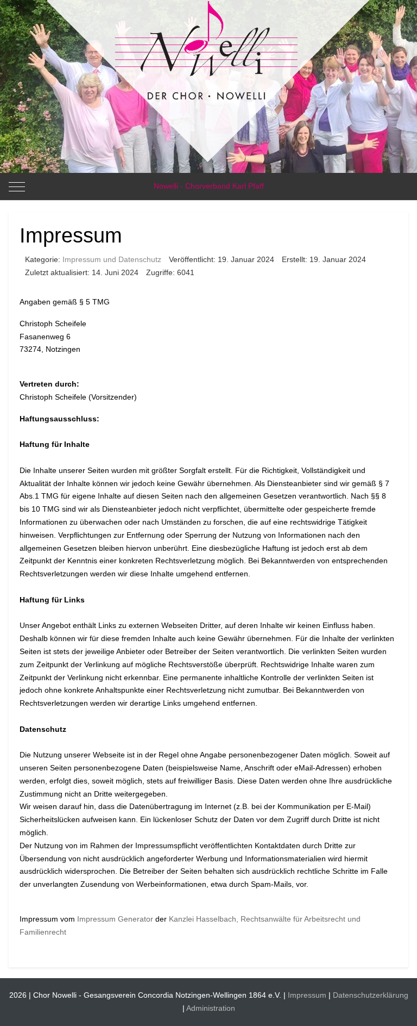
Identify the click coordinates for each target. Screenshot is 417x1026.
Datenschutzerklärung (370, 995)
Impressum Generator (115, 919)
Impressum (307, 995)
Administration (210, 1008)
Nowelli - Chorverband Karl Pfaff (209, 186)
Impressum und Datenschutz (111, 259)
